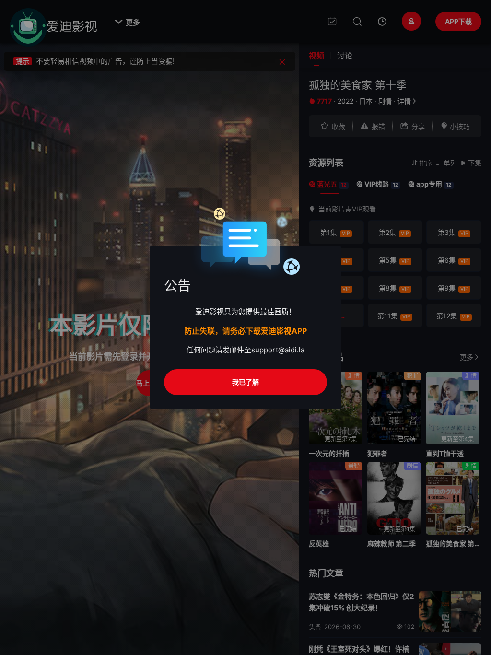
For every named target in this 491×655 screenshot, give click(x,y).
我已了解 (245, 382)
